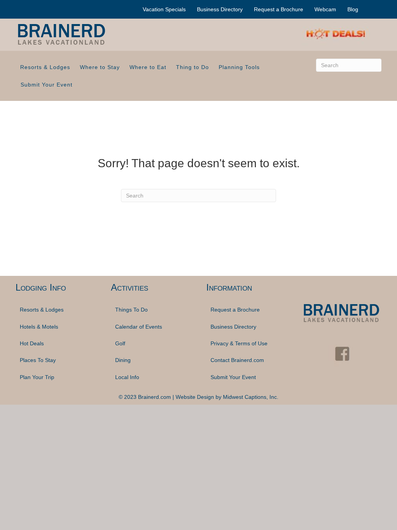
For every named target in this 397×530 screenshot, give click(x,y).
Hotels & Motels (39, 327)
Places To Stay (38, 360)
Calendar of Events (138, 327)
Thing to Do (192, 67)
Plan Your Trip (37, 377)
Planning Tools (239, 67)
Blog (352, 9)
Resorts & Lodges (45, 67)
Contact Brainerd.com (237, 360)
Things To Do (131, 310)
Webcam (325, 9)
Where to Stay (100, 67)
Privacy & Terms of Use (239, 343)
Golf (120, 343)
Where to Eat (147, 67)
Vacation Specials (164, 9)
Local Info (127, 377)
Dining (123, 360)
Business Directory (220, 9)
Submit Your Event (46, 84)
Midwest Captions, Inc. (250, 397)
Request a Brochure (278, 9)
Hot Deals (32, 343)
